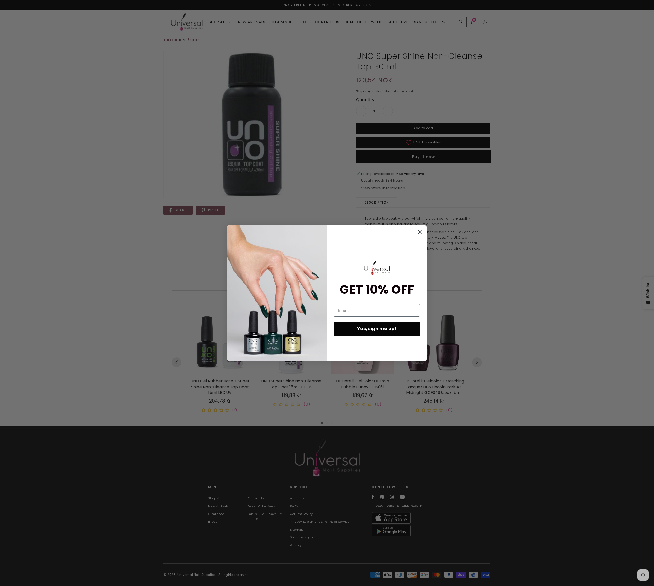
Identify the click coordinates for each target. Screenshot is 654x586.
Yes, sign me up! (376, 328)
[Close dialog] (420, 232)
